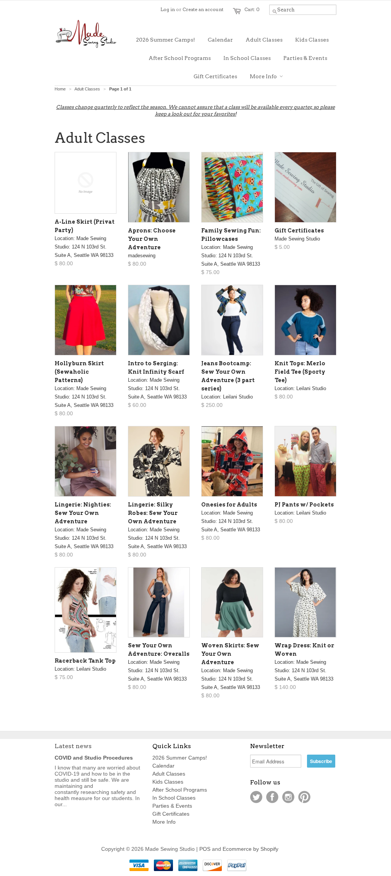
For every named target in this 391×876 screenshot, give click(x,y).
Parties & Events (172, 806)
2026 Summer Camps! (179, 758)
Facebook (272, 797)
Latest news (73, 746)
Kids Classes (167, 782)
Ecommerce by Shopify (250, 849)
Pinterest (304, 797)
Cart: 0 (252, 9)
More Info (164, 822)
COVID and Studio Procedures (94, 758)
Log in (167, 9)
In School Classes (174, 798)
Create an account (203, 9)
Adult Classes (168, 774)
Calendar (163, 766)
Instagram (288, 797)
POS (204, 849)
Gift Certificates (170, 814)
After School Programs (179, 790)
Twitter (256, 797)
